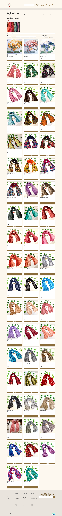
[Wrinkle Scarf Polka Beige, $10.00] (47, 402)
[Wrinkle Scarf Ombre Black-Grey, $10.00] (14, 213)
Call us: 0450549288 (10, 496)
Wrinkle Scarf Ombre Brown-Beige (44, 197)
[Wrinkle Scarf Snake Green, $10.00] (31, 378)
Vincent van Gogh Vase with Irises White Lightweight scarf (46, 54)
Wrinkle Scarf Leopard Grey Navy (27, 363)
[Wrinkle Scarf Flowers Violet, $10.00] (47, 449)
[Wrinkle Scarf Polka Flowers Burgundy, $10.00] (14, 189)
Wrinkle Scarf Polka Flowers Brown (11, 173)
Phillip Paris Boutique (33, 499)
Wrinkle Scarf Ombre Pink (43, 244)
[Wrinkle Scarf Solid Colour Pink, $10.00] (47, 307)
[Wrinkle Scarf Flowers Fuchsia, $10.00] (14, 473)
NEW (23, 504)
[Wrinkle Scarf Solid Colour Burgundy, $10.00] (31, 331)
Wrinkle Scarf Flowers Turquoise (10, 363)
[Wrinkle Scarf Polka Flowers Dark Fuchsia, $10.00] (47, 165)
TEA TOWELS (24, 497)
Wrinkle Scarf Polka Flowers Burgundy (11, 197)
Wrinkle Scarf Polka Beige (43, 410)
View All (32, 505)
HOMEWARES (24, 498)
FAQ (15, 497)
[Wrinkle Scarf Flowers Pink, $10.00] (14, 94)
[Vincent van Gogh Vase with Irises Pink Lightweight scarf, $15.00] (31, 46)
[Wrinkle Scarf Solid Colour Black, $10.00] (31, 284)
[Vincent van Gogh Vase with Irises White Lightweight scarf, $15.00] (47, 46)
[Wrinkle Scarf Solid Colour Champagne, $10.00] (31, 307)
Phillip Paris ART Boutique (34, 498)
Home (16, 504)
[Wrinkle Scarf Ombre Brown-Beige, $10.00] (47, 189)
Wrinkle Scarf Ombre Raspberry (27, 244)
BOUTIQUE (24, 499)
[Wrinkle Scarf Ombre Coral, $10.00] (14, 260)
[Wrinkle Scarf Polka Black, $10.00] (14, 402)
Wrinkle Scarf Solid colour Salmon (43, 339)
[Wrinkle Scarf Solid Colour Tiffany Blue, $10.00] (47, 94)
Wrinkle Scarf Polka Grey (26, 434)
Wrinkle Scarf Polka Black (10, 410)
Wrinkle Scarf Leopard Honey (43, 363)
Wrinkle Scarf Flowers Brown (27, 126)
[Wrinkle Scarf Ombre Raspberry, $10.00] (31, 236)
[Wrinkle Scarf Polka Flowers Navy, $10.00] (31, 141)
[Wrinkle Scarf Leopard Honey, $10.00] (47, 355)
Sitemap (16, 505)
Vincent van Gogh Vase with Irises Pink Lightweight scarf (30, 54)
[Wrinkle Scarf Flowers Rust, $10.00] (47, 118)
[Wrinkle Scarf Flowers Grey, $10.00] (47, 426)
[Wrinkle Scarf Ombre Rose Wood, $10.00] (47, 213)
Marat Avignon (33, 497)
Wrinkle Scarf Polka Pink (10, 434)
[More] (53, 9)
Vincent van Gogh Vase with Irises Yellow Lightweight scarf (13, 54)
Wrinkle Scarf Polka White (26, 410)
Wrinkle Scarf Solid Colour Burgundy (28, 339)
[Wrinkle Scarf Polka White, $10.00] (31, 402)
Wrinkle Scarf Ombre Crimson (10, 244)
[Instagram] (8, 500)
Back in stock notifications (18, 506)
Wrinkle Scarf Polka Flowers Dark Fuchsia (44, 173)
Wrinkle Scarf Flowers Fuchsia (10, 481)
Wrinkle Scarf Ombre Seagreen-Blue (11, 126)
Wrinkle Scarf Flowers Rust (43, 126)
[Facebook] (9, 500)
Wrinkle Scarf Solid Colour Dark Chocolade (28, 102)
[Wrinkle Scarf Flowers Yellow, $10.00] (14, 141)
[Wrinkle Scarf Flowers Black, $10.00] (47, 70)
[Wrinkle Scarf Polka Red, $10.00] (47, 378)
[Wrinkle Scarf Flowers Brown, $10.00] (31, 118)
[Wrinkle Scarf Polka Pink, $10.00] (14, 70)
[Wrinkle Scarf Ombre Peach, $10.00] (31, 260)
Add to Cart (14, 60)
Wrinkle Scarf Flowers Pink (10, 102)
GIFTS (24, 503)
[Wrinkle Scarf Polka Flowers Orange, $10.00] (31, 165)
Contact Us (16, 496)
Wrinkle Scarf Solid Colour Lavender (11, 339)
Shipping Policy (17, 498)
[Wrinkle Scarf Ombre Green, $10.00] (31, 213)
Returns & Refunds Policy (18, 499)
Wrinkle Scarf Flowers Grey (43, 434)
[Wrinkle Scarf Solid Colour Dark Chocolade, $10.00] (31, 94)
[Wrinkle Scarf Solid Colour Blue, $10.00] (47, 284)
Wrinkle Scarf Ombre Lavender (27, 197)
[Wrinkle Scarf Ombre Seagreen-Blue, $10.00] (14, 118)
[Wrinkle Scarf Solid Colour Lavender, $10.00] (14, 331)
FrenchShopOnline (33, 496)
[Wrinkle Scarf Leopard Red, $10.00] (14, 378)
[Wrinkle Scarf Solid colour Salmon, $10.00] (47, 331)
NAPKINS (24, 496)
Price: (32, 37)
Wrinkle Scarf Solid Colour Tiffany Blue (44, 102)
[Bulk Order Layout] (54, 36)
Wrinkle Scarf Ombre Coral (10, 268)
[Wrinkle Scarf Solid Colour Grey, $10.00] (47, 260)
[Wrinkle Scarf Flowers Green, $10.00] (31, 473)
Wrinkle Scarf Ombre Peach (27, 268)
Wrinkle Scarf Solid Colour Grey (43, 268)
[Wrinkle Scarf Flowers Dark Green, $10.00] (31, 70)
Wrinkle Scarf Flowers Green (27, 481)
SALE (24, 505)
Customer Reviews (17, 503)
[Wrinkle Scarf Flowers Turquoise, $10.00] (14, 355)
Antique (32, 504)
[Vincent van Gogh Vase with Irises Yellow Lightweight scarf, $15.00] (14, 46)
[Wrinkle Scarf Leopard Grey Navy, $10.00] (31, 355)
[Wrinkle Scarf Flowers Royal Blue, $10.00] (14, 449)
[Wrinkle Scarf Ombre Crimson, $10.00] (14, 236)
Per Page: (43, 35)
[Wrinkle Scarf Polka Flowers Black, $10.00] (47, 141)
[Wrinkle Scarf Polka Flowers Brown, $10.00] (14, 165)
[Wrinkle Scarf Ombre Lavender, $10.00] (31, 189)
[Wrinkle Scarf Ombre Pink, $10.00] (47, 236)
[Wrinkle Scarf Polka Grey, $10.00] (31, 426)
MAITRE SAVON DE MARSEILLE (35, 503)
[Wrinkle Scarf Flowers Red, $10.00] (31, 449)
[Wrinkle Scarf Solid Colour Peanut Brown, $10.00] (14, 307)
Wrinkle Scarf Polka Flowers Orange (28, 173)
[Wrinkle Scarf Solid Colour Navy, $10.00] (14, 284)
